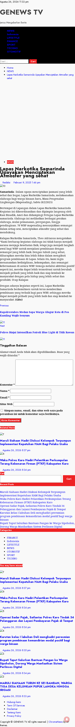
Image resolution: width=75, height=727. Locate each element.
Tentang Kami (14, 712)
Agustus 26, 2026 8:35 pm (17, 650)
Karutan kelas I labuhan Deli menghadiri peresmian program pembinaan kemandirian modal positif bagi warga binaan (36, 516)
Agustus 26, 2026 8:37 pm (16, 450)
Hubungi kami (14, 702)
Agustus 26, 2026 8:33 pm (17, 696)
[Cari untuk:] (14, 61)
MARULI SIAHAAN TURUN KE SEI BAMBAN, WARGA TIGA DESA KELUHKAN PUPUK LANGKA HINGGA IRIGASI (36, 686)
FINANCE (12, 41)
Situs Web (6, 404)
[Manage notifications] (67, 719)
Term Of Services (16, 705)
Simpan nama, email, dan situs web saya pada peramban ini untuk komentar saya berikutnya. (31, 412)
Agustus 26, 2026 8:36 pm (17, 470)
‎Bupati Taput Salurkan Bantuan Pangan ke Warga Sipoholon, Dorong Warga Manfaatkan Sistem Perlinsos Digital (37, 524)
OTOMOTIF (14, 51)
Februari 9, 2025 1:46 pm (27, 182)
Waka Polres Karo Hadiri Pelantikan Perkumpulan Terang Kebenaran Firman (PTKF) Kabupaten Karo (34, 462)
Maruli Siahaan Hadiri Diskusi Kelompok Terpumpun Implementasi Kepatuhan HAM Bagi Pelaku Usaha (35, 442)
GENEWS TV (21, 12)
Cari (2, 473)
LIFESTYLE (13, 38)
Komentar (7, 384)
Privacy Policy (14, 716)
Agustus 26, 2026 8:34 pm (17, 673)
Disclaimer (12, 709)
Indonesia (12, 34)
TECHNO (12, 48)
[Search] (1, 57)
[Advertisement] (37, 120)
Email (4, 397)
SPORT (11, 44)
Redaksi (7, 182)
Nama (4, 391)
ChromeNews (56, 722)
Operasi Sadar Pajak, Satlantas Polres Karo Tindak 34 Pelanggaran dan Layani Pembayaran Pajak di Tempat (33, 507)
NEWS (10, 31)
